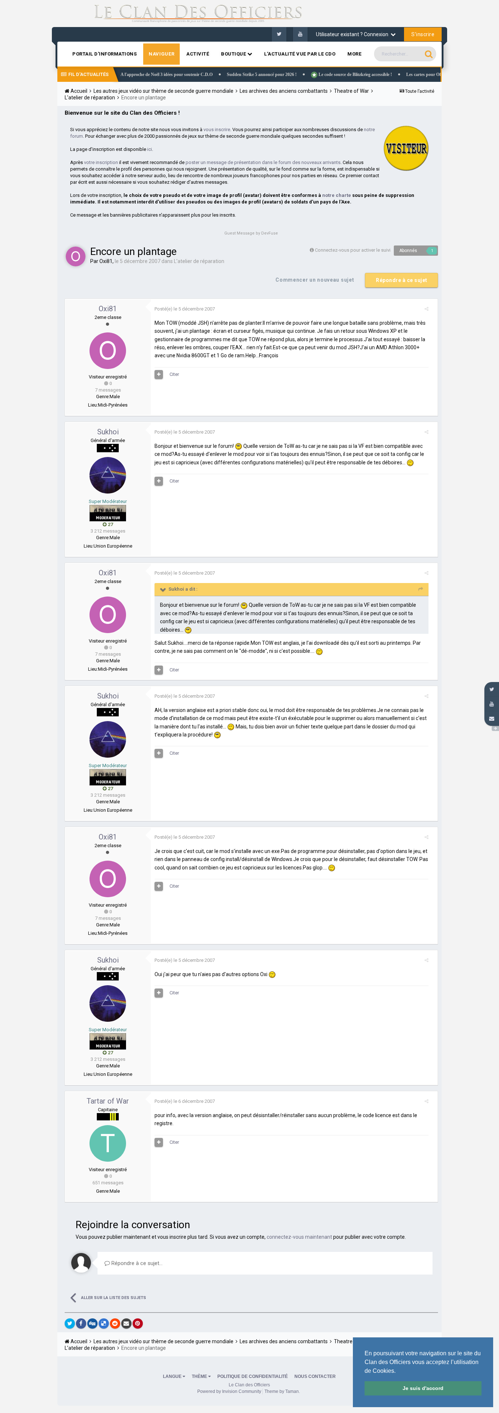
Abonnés (408, 250)
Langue (173, 1376)
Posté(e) (185, 309)
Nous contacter (315, 1376)
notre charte (336, 195)
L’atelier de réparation (199, 261)
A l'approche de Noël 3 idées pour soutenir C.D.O (143, 74)
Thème (200, 1376)
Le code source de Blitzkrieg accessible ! (331, 74)
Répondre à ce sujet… (136, 1263)
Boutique (234, 54)
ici (149, 149)
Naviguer (161, 54)
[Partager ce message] (426, 309)
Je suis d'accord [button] (423, 1388)
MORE (354, 54)
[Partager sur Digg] (92, 1323)
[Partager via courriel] (126, 1323)
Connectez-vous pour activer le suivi (353, 250)
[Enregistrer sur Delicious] (104, 1323)
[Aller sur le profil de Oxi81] (75, 256)
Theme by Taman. (282, 1391)
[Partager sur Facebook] (81, 1323)
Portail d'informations (104, 54)
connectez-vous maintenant (299, 1237)
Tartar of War (108, 1101)
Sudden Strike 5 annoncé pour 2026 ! (238, 74)
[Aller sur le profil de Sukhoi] (107, 475)
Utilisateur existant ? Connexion (353, 34)
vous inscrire (216, 129)
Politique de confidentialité (252, 1376)
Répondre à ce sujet (401, 280)
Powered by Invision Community (229, 1391)
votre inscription (101, 162)
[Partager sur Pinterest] (138, 1323)
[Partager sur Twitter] (70, 1323)
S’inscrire (422, 34)
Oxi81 (106, 261)
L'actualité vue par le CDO (299, 54)
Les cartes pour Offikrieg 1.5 (409, 74)
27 (110, 524)
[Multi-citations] (159, 374)
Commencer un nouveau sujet (314, 280)
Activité (197, 54)
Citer (174, 374)
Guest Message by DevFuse (251, 233)
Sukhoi (108, 431)
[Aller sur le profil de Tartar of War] (107, 1143)
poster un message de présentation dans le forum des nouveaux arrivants (263, 162)
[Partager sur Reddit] (115, 1323)
